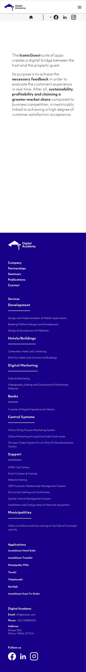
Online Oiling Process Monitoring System (31, 430)
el (51, 17)
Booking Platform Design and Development (33, 324)
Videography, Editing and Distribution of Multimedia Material (38, 387)
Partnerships (17, 268)
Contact (14, 285)
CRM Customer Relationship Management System (37, 486)
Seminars (14, 274)
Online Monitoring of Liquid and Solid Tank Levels (36, 436)
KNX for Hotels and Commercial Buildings (32, 358)
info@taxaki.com (25, 615)
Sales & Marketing (19, 379)
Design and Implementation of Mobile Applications (37, 318)
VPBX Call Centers (19, 467)
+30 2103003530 (26, 620)
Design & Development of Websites (28, 331)
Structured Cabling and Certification (29, 492)
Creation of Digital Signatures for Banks (31, 409)
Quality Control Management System (29, 499)
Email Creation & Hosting (22, 474)
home (32, 17)
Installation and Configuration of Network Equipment (39, 505)
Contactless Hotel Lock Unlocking (27, 351)
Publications (16, 280)
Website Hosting (17, 480)
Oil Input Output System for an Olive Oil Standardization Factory (40, 445)
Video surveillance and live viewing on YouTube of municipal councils (42, 528)
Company (15, 263)
